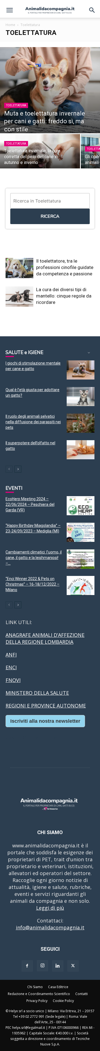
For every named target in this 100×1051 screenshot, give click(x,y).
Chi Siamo (35, 987)
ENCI (11, 667)
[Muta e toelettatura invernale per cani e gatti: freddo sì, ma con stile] (50, 90)
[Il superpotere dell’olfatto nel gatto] (80, 449)
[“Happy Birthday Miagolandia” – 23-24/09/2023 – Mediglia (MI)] (80, 532)
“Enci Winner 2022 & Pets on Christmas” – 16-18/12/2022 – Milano (32, 584)
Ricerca (50, 216)
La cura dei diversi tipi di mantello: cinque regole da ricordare (63, 296)
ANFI (11, 654)
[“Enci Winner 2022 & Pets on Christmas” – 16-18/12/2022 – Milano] (80, 585)
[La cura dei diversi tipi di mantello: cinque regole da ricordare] (19, 296)
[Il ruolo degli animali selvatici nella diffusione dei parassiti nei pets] (80, 423)
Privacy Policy (37, 1000)
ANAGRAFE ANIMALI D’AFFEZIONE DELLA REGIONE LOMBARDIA (45, 638)
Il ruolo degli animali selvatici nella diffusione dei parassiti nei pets (33, 422)
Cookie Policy (63, 1000)
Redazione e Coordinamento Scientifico (39, 993)
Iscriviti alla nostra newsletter (45, 721)
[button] (9, 10)
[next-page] (17, 469)
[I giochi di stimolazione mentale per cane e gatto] (80, 370)
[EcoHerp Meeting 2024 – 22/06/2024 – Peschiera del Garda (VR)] (80, 505)
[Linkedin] (57, 965)
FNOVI (13, 680)
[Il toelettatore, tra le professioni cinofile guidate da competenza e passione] (19, 268)
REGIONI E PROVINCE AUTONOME (46, 705)
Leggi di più (50, 907)
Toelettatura (16, 105)
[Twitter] (73, 965)
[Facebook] (27, 965)
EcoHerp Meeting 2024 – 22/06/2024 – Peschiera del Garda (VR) (30, 504)
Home (10, 24)
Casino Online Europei (32, 737)
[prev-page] (9, 469)
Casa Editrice (58, 987)
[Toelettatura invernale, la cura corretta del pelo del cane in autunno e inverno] (40, 153)
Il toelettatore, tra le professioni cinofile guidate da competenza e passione (64, 267)
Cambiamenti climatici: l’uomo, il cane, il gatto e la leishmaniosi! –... (34, 557)
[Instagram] (42, 965)
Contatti (81, 993)
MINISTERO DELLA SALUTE (37, 692)
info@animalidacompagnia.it (50, 927)
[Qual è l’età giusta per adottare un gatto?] (80, 396)
